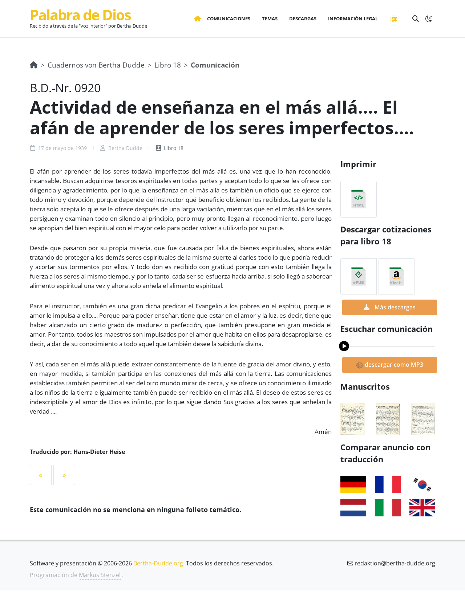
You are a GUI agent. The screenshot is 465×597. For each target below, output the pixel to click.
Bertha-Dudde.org (158, 563)
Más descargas (394, 307)
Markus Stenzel (100, 575)
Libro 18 (167, 65)
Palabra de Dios (80, 15)
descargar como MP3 (393, 365)
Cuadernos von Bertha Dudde (96, 65)
